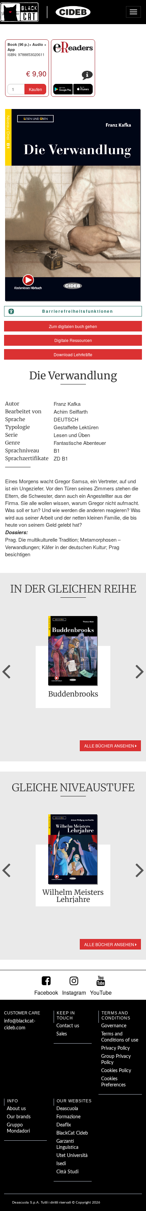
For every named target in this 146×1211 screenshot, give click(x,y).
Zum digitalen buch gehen (73, 326)
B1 (57, 450)
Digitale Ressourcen (73, 340)
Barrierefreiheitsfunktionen (77, 311)
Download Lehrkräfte (73, 354)
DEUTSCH (66, 419)
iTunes (83, 89)
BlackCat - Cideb (45, 12)
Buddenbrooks (73, 694)
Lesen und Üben (72, 434)
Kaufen (35, 89)
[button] (6, 669)
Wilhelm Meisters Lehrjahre (73, 896)
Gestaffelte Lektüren (76, 427)
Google (63, 89)
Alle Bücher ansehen (109, 745)
